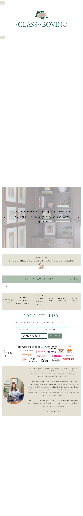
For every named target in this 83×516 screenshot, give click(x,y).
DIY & (51, 298)
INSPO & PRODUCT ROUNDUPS (62, 300)
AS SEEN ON (8, 353)
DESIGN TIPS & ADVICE (74, 300)
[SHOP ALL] (75, 278)
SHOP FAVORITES (39, 279)
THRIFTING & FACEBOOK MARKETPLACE (23, 300)
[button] (2, 3)
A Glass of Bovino (41, 19)
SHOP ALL (75, 280)
